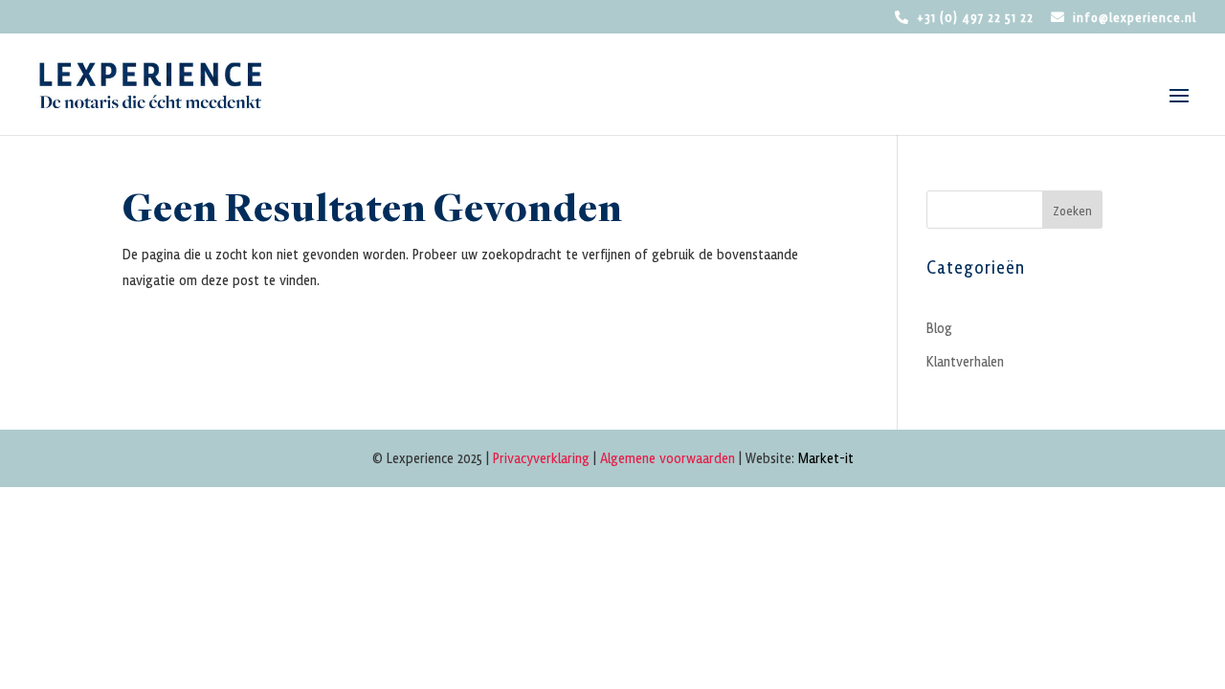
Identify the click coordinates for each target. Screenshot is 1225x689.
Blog (939, 327)
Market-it (826, 457)
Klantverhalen (965, 360)
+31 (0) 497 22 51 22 (975, 18)
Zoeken (1072, 210)
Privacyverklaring (541, 457)
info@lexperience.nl (1134, 18)
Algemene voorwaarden (667, 457)
